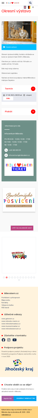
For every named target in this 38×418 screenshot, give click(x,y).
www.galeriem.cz (8, 319)
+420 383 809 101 (14, 150)
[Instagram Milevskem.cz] (9, 340)
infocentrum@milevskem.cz (19, 155)
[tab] (19, 88)
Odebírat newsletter (25, 398)
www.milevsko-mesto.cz (11, 321)
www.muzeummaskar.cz (11, 326)
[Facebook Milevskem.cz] (3, 340)
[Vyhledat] (30, 3)
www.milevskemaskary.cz (11, 324)
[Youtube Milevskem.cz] (14, 340)
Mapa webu (6, 300)
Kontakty (5, 302)
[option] (19, 32)
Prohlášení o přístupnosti (11, 297)
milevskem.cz (6, 414)
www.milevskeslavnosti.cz (11, 329)
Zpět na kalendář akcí (22, 228)
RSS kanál (5, 307)
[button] (19, 88)
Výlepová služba (8, 305)
